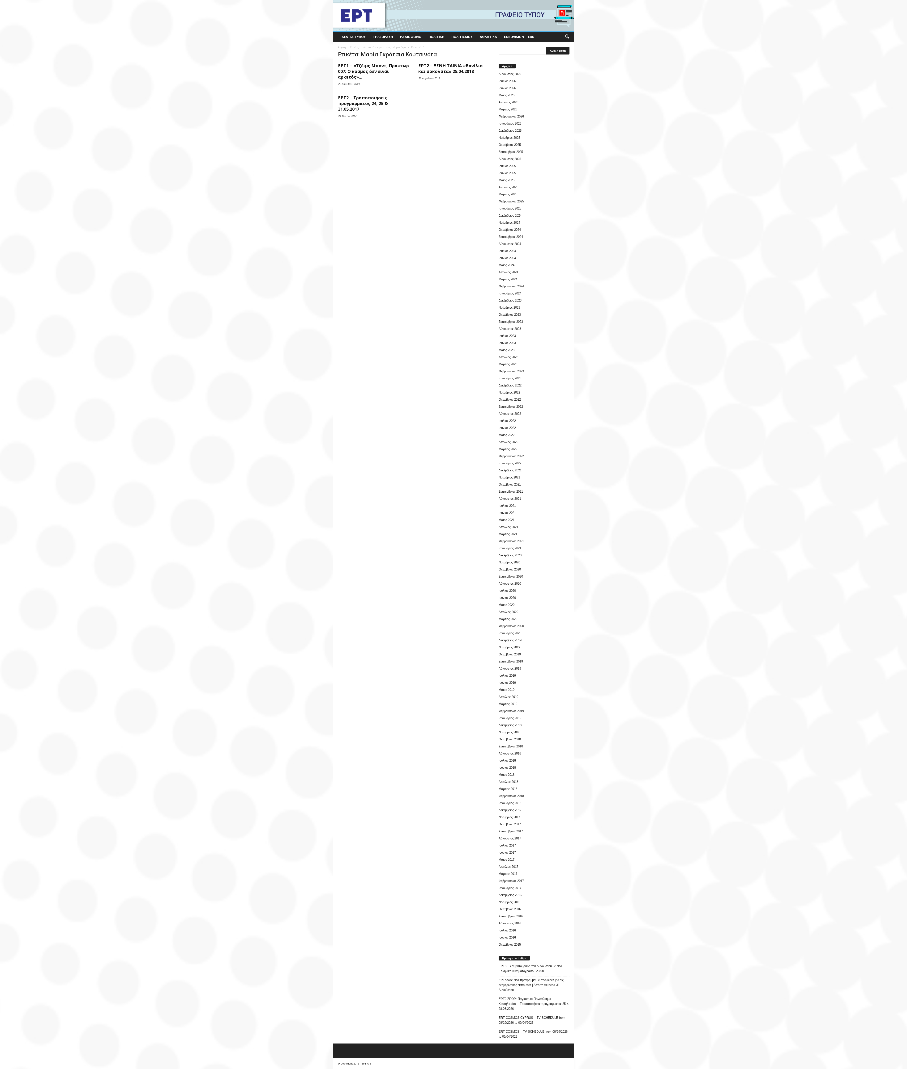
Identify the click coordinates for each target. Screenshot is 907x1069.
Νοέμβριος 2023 (509, 307)
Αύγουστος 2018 (510, 753)
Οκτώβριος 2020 (510, 569)
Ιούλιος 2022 (507, 421)
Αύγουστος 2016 (510, 923)
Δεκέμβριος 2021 (510, 470)
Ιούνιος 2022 (507, 428)
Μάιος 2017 (506, 859)
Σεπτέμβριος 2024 (511, 237)
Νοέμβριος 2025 (509, 137)
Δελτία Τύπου (354, 36)
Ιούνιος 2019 (507, 682)
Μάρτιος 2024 (508, 279)
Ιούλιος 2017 (507, 845)
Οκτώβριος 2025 (510, 145)
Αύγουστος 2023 (510, 329)
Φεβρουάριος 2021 (511, 541)
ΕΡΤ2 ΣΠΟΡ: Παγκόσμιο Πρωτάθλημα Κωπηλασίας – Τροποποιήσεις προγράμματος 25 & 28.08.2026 (534, 1003)
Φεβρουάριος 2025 (511, 201)
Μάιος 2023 (506, 350)
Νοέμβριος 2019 (509, 647)
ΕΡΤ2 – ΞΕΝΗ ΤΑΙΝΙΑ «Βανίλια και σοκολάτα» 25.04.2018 (450, 68)
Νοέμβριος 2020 (509, 562)
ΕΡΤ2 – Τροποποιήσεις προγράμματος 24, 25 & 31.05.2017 (363, 103)
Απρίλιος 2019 (508, 697)
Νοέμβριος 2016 (509, 902)
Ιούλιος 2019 (507, 675)
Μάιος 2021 (506, 520)
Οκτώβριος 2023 (510, 314)
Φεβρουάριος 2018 (511, 796)
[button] (567, 37)
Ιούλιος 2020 (507, 590)
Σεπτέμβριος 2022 (511, 406)
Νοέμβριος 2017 (509, 817)
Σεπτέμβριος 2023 (511, 321)
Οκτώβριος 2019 (510, 654)
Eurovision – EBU (519, 36)
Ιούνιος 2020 (507, 597)
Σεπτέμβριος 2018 (511, 746)
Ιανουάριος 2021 (510, 548)
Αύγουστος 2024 (510, 244)
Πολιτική (436, 36)
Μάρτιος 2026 (508, 109)
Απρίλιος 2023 (508, 357)
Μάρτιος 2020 (508, 619)
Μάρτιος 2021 (508, 534)
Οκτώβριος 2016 (510, 909)
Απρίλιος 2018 (508, 782)
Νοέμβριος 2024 (509, 222)
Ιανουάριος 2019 (510, 718)
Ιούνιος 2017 (507, 852)
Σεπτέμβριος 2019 (511, 661)
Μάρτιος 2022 (508, 449)
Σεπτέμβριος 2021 (511, 491)
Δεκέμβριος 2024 (510, 215)
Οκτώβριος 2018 (510, 739)
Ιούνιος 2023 (507, 343)
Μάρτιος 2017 (508, 874)
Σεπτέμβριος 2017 (511, 831)
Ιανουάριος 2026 (510, 123)
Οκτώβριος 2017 (510, 824)
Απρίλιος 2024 (508, 272)
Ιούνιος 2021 (507, 513)
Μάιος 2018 (506, 774)
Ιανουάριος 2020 (510, 633)
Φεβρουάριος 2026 (511, 116)
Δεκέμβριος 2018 (510, 725)
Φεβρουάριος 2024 (511, 286)
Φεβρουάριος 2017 (511, 881)
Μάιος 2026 (506, 95)
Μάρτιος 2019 (508, 704)
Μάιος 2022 (506, 435)
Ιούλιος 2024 (507, 251)
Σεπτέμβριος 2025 (511, 152)
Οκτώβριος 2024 (510, 229)
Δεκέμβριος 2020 (510, 555)
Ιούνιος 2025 (507, 173)
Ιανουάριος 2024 (510, 293)
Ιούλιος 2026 (507, 81)
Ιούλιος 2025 (507, 166)
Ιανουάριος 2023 (510, 378)
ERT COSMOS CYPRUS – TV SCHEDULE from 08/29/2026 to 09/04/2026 (532, 1020)
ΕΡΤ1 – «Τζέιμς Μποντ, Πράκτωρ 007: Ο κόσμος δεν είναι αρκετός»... (373, 71)
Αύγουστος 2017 (510, 838)
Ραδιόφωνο (410, 36)
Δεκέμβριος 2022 (510, 385)
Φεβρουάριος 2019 (511, 711)
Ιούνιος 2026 (507, 88)
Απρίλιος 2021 (508, 527)
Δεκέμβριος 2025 (510, 130)
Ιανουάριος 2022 (510, 463)
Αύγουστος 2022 (510, 413)
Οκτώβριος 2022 (510, 399)
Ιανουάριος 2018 (510, 803)
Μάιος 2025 (506, 180)
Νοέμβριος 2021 (509, 477)
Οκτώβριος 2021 (510, 484)
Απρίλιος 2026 (508, 102)
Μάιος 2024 (506, 265)
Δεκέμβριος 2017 (510, 810)
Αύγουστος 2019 (510, 668)
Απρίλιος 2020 (508, 612)
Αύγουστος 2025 (510, 159)
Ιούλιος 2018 (507, 760)
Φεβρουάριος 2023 (511, 371)
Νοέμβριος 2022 (509, 392)
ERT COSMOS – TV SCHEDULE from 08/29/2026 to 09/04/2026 (533, 1034)
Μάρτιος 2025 (508, 194)
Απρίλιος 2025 (508, 187)
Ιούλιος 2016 (507, 930)
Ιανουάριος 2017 (510, 888)
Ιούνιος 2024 (507, 258)
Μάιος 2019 (506, 690)
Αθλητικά (488, 36)
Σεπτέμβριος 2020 (511, 576)
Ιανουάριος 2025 (510, 208)
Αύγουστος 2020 (510, 583)
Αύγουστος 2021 (510, 498)
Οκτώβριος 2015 (510, 944)
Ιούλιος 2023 (507, 336)
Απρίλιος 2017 (508, 866)
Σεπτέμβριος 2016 (511, 916)
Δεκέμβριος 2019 (510, 640)
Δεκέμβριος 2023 (510, 300)
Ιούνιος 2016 (507, 937)
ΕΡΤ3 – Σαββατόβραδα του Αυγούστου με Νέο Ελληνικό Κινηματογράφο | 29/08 (530, 968)
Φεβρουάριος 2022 (511, 456)
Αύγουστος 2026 (510, 74)
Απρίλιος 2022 (508, 442)
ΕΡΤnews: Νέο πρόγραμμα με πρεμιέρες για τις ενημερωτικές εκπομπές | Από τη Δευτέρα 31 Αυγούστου (531, 985)
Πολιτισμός (462, 36)
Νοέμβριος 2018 (509, 732)
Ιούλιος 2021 (507, 505)
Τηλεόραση (383, 36)
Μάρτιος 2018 (508, 789)
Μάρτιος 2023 (508, 364)
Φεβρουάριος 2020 (511, 626)
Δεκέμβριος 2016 (510, 895)
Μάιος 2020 (506, 605)
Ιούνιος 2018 (507, 767)
